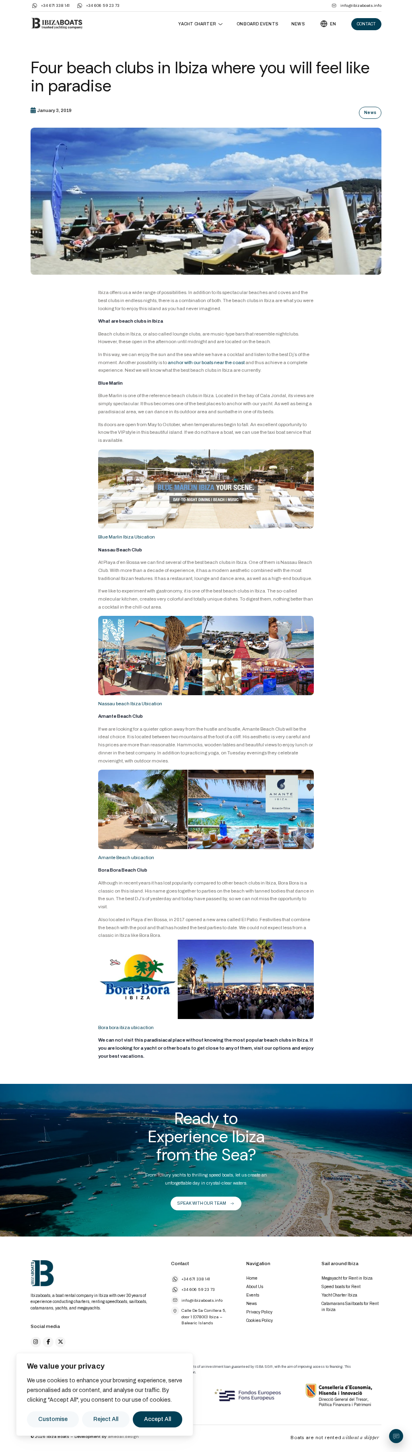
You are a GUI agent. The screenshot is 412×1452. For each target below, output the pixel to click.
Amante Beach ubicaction (126, 857)
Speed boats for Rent (340, 1286)
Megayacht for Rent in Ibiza (347, 1278)
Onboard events (257, 24)
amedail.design (123, 1436)
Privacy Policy (259, 1312)
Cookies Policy (259, 1320)
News (298, 24)
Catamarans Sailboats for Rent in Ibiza (350, 1306)
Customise (53, 1419)
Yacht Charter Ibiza (339, 1295)
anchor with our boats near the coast (206, 362)
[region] (104, 1394)
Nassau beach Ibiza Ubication (130, 703)
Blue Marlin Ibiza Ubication (126, 536)
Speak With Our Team (201, 1203)
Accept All (157, 1419)
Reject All (105, 1419)
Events (252, 1295)
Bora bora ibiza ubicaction (126, 1027)
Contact (366, 24)
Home (252, 1278)
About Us (254, 1286)
